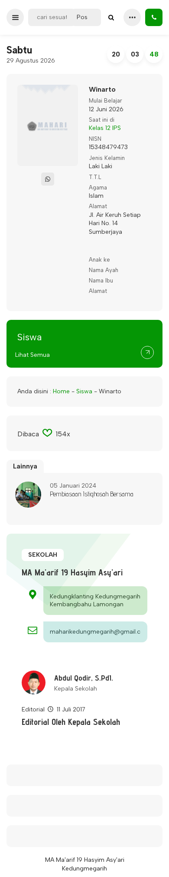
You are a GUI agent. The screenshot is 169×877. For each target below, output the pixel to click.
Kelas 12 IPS (105, 128)
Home (61, 391)
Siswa (84, 391)
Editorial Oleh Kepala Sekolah (71, 722)
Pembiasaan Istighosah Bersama (91, 494)
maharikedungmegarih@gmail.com (95, 631)
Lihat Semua (32, 355)
